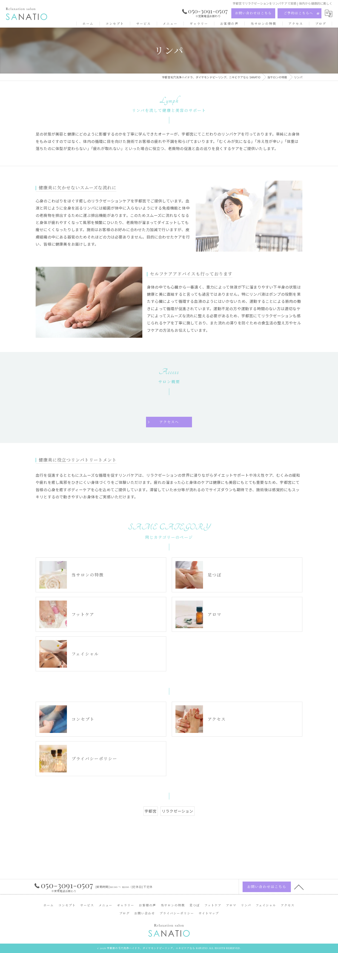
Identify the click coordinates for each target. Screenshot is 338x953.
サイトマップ (209, 913)
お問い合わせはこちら (253, 13)
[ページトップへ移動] (299, 886)
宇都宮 (151, 811)
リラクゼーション (177, 811)
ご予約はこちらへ (298, 13)
